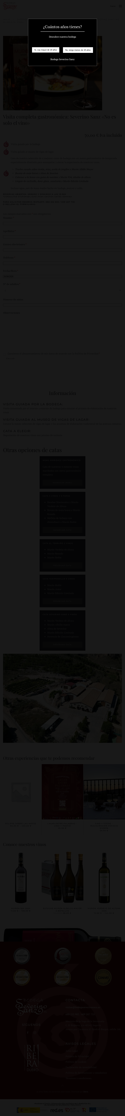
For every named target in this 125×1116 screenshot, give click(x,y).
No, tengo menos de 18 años (78, 50)
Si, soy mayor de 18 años (45, 50)
